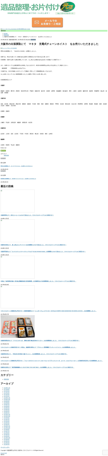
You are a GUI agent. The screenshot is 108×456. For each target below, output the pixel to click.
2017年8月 (6, 389)
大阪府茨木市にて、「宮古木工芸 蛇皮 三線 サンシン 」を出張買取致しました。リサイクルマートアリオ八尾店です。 (34, 354)
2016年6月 (6, 406)
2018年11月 (7, 388)
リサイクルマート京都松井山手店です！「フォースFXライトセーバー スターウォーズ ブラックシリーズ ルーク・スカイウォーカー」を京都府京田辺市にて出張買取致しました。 (52, 360)
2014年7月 (6, 431)
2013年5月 (6, 441)
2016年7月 (6, 404)
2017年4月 (6, 393)
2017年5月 (6, 391)
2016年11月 (7, 398)
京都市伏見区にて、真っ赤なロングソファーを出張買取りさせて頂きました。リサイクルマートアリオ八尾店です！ (33, 245)
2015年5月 (6, 419)
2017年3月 (6, 394)
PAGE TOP (4, 453)
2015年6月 (6, 418)
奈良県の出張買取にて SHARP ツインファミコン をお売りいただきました (18, 178)
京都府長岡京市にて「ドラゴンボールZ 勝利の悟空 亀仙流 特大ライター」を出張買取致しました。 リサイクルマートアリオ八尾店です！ (40, 340)
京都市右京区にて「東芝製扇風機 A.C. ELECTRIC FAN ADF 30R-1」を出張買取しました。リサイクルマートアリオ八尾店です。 (37, 367)
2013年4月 (6, 442)
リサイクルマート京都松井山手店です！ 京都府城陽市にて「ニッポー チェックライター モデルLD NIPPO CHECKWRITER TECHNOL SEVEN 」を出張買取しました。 (49, 311)
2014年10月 (7, 428)
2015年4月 (6, 421)
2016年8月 (6, 403)
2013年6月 (6, 439)
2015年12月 (7, 414)
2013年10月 (7, 437)
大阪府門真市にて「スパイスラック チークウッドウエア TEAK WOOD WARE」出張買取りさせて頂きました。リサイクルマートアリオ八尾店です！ (43, 251)
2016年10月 (7, 399)
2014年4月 (6, 436)
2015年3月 (6, 423)
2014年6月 (6, 432)
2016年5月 (6, 408)
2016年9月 (6, 401)
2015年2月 (6, 424)
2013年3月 (6, 444)
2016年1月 (6, 413)
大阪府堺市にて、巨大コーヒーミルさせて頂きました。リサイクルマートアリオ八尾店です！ (27, 215)
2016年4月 (6, 409)
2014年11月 (7, 426)
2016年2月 (6, 411)
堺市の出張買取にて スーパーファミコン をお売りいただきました (16, 166)
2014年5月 (6, 434)
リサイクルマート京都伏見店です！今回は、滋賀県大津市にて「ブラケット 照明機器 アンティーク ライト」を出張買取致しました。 (38, 347)
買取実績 (33, 39)
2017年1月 (6, 396)
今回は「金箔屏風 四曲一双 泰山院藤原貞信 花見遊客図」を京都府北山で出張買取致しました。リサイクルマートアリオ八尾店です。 (38, 281)
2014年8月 (6, 429)
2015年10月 (7, 416)
